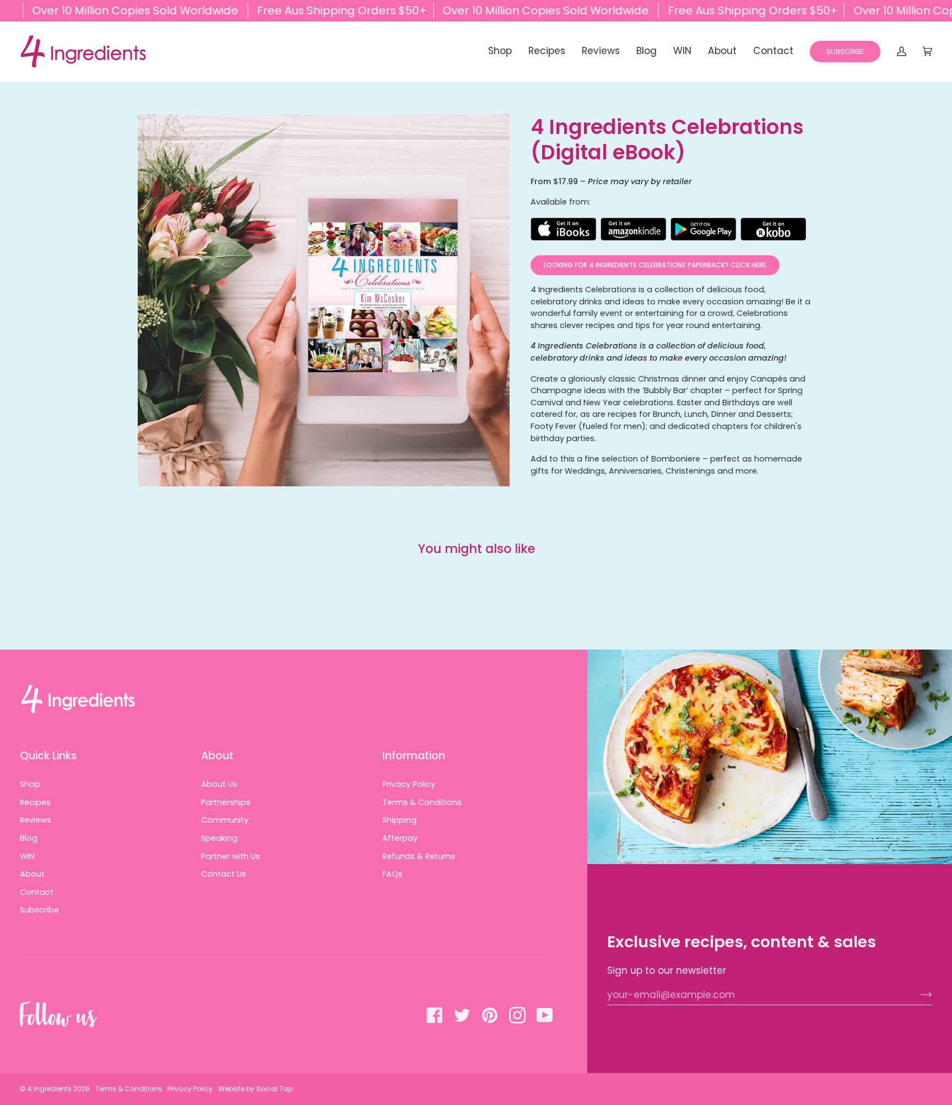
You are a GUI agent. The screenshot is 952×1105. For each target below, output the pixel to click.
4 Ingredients (50, 1088)
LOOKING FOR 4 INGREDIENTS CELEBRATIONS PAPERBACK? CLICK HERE (655, 265)
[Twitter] (462, 1015)
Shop (30, 784)
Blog (28, 838)
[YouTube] (545, 1015)
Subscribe (39, 909)
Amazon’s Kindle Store (634, 229)
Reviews (35, 819)
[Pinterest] (490, 1015)
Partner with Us (230, 856)
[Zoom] (324, 300)
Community (224, 819)
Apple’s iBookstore (564, 229)
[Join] (917, 995)
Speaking (219, 838)
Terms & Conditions (422, 802)
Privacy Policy (408, 784)
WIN (27, 856)
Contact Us (223, 873)
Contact (36, 892)
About (32, 873)
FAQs (392, 873)
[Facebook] (434, 1015)
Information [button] (413, 755)
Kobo (773, 229)
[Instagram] (517, 1015)
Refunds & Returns (418, 856)
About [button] (217, 755)
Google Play (703, 229)
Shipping (399, 819)
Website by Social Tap (255, 1088)
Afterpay (400, 838)
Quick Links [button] (48, 755)
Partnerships (226, 802)
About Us (219, 784)
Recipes (35, 802)
